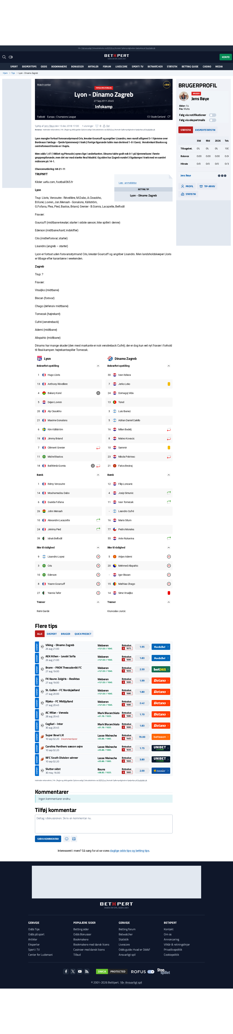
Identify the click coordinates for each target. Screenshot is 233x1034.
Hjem (5, 73)
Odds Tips (34, 929)
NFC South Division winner (62, 757)
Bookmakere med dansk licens (91, 944)
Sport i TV (137, 66)
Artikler (93, 66)
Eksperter (34, 944)
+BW (166, 84)
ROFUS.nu (110, 48)
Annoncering (171, 939)
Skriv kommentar (48, 839)
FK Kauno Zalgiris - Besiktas (63, 679)
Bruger (65, 634)
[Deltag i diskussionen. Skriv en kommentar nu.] (104, 824)
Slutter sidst (53, 769)
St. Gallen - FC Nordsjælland (63, 690)
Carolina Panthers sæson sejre (64, 746)
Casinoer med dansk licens (88, 949)
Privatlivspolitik (173, 949)
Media (219, 66)
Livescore (121, 66)
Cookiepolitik (171, 954)
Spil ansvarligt (87, 48)
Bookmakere (59, 66)
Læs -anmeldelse (128, 182)
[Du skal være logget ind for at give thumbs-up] (97, 126)
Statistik (172, 66)
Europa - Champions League (61, 116)
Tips (13, 73)
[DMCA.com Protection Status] (111, 971)
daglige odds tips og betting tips (129, 850)
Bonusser (77, 66)
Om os (167, 934)
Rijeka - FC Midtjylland (59, 701)
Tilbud (76, 954)
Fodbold (41, 116)
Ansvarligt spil (127, 954)
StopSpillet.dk (150, 48)
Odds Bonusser (82, 934)
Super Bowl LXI (55, 735)
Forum (107, 66)
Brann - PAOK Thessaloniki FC (64, 667)
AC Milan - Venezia (57, 712)
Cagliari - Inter (54, 724)
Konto (226, 57)
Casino (207, 66)
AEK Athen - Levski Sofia (61, 656)
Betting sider (81, 929)
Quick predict (83, 634)
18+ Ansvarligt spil (131, 982)
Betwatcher (155, 66)
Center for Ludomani (40, 954)
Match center (44, 84)
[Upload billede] (74, 839)
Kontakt (168, 929)
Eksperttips (29, 66)
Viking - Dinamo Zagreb (60, 645)
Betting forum (127, 929)
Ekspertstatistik (205, 130)
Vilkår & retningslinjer (177, 944)
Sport (14, 66)
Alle (39, 634)
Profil (189, 186)
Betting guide (190, 66)
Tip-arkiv (209, 186)
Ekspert (52, 634)
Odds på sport (36, 934)
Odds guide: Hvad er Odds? (134, 949)
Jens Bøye (49, 126)
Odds (44, 66)
